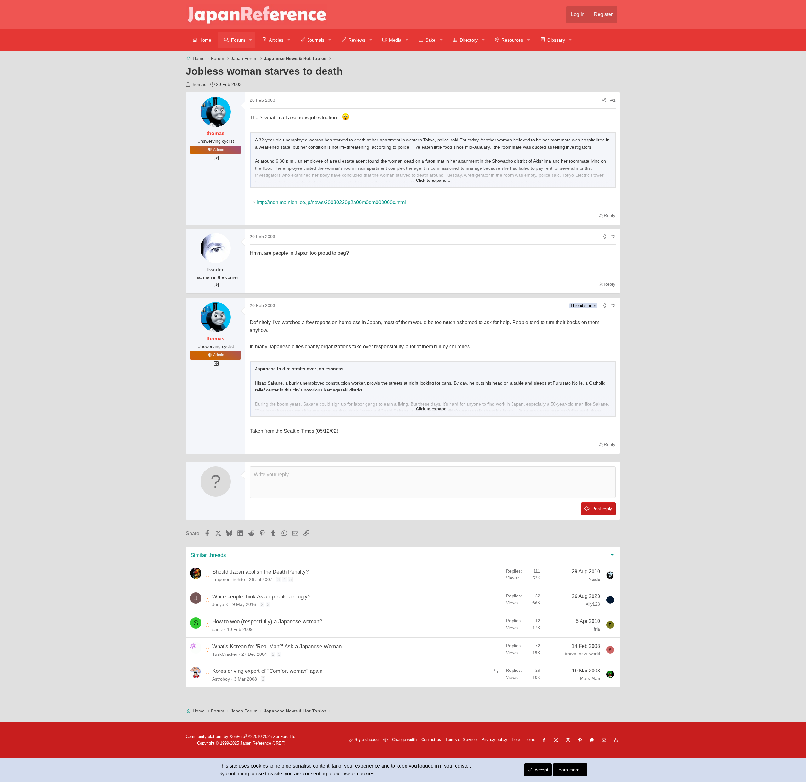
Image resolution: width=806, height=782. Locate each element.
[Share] (603, 100)
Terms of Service (461, 739)
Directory (469, 40)
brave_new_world (582, 653)
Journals (315, 40)
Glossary (556, 40)
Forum (238, 40)
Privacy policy (494, 739)
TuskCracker (224, 654)
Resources (512, 40)
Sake (430, 40)
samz (217, 629)
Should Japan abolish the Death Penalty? (260, 572)
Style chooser (367, 739)
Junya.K (220, 604)
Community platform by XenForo (241, 736)
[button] (251, 40)
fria (597, 628)
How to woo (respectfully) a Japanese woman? (267, 622)
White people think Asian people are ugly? (261, 597)
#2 (613, 236)
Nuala (594, 579)
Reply (609, 215)
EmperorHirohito (228, 579)
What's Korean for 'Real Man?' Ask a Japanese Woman (277, 646)
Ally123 (593, 604)
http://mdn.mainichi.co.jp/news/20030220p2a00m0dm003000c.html (331, 202)
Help (516, 739)
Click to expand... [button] (433, 180)
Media (395, 40)
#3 (613, 305)
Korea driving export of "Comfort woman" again (267, 671)
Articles (276, 40)
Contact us (431, 739)
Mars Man (590, 678)
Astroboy (221, 679)
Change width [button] (404, 739)
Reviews (357, 40)
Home (205, 40)
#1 (613, 100)
